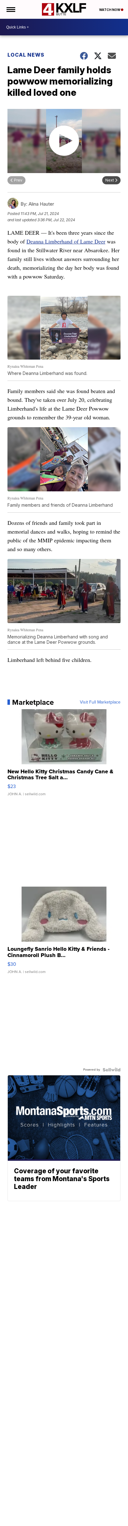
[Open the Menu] (10, 9)
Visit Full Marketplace (100, 702)
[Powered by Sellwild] (112, 1070)
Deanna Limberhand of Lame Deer (65, 241)
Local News (25, 55)
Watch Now (110, 10)
